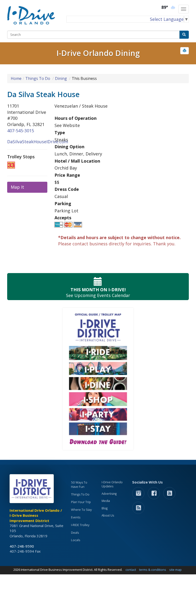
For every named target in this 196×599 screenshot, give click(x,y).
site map (175, 569)
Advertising (109, 494)
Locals (75, 540)
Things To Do (37, 78)
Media (106, 501)
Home (16, 78)
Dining (61, 78)
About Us (108, 515)
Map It (17, 187)
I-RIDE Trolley (80, 525)
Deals (75, 532)
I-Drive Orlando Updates (112, 484)
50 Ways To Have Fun (79, 484)
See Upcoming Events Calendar (98, 292)
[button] (184, 50)
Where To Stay (81, 509)
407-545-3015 (20, 130)
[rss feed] (138, 507)
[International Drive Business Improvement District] (32, 490)
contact (130, 569)
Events (75, 517)
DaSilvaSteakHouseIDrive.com (37, 141)
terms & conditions (152, 569)
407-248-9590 (22, 546)
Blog (105, 508)
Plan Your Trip (81, 502)
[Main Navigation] (183, 9)
